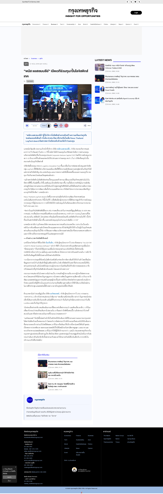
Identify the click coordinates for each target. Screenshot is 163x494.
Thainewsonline (108, 442)
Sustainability (70, 24)
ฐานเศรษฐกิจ (131, 442)
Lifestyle (112, 24)
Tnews (118, 442)
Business (53, 24)
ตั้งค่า (9, 481)
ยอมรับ (9, 477)
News (120, 24)
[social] (127, 2)
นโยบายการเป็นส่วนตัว (80, 453)
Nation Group (120, 435)
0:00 (33, 126)
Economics (36, 24)
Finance (45, 24)
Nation (118, 439)
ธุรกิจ (41, 58)
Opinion (128, 24)
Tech (61, 24)
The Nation (107, 435)
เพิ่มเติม (5, 473)
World (85, 24)
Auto (79, 24)
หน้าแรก (26, 58)
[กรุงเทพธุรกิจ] (26, 24)
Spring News (131, 439)
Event (135, 24)
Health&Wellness (95, 24)
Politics (106, 24)
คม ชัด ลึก (130, 435)
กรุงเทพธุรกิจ (107, 439)
